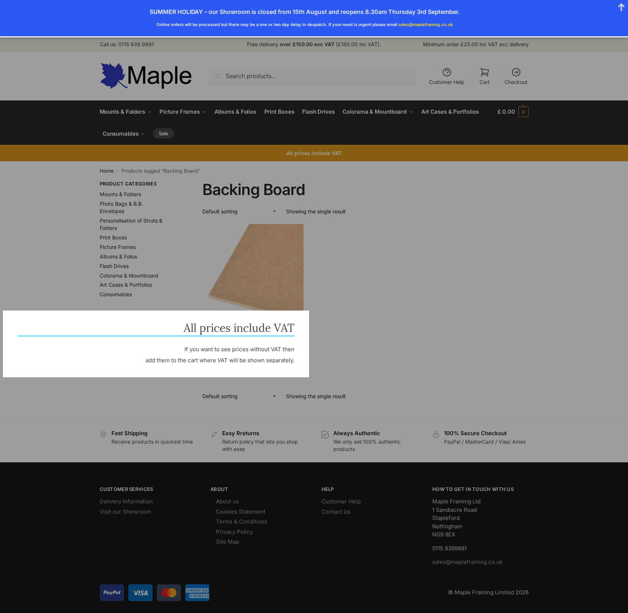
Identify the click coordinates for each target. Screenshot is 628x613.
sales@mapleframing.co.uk (426, 24)
